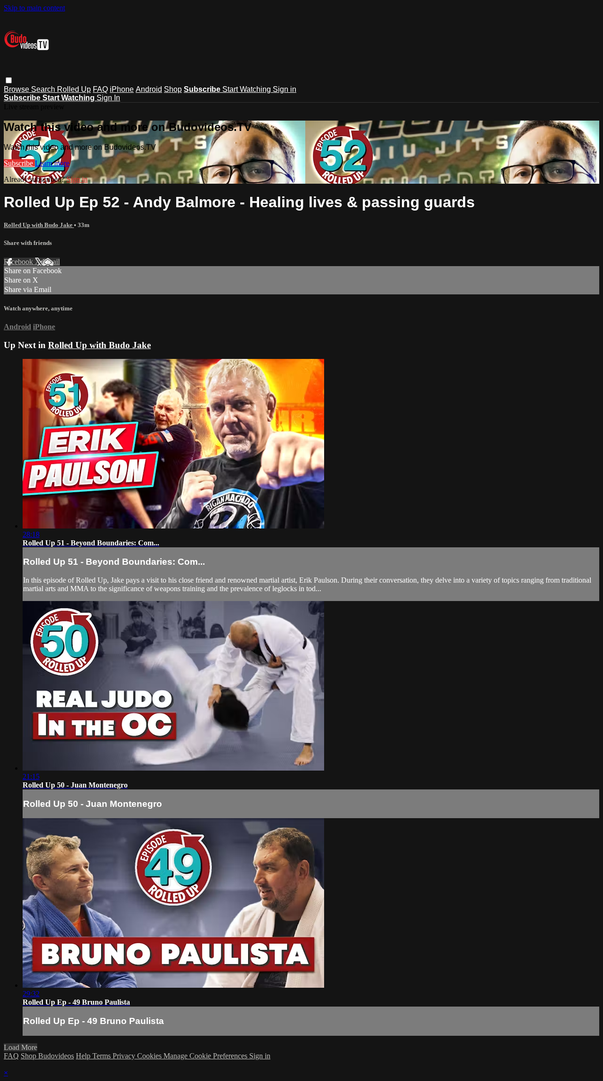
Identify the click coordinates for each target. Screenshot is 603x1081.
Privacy (125, 1056)
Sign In (108, 98)
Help (84, 1056)
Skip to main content (34, 8)
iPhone (122, 89)
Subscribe (19, 163)
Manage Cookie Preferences (206, 1056)
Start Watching (247, 89)
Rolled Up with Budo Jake (39, 224)
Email (51, 262)
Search (44, 89)
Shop (173, 89)
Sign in (284, 89)
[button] (9, 80)
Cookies (150, 1056)
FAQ (100, 89)
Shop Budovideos (47, 1056)
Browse (17, 89)
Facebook (19, 262)
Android (149, 89)
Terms (102, 1056)
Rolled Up (74, 89)
